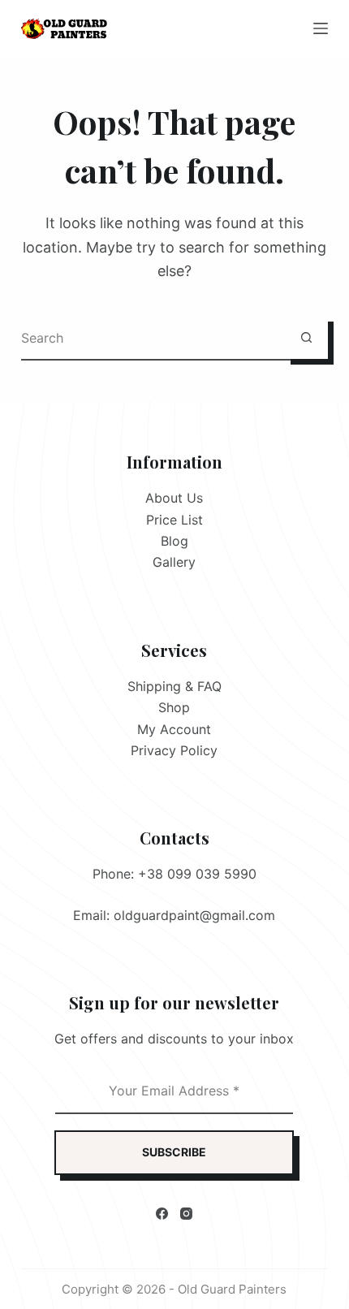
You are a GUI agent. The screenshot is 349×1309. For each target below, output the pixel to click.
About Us (174, 498)
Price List (174, 520)
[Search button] (306, 337)
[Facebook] (162, 1213)
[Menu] (320, 28)
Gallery (174, 562)
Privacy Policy (174, 750)
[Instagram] (186, 1213)
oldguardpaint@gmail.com (194, 915)
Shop (174, 707)
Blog (174, 541)
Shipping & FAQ (174, 686)
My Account (174, 729)
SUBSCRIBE (174, 1152)
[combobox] (153, 337)
